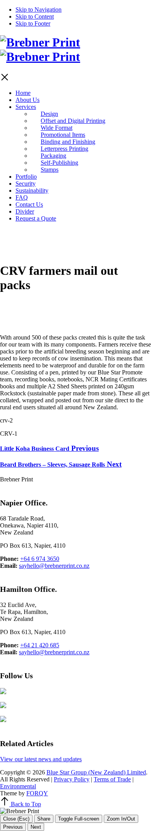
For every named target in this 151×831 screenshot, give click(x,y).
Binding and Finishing (68, 141)
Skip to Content (34, 16)
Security (25, 183)
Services (25, 106)
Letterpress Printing (64, 148)
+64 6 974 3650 (39, 558)
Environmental (18, 786)
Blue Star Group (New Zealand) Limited (96, 772)
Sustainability (31, 190)
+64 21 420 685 (39, 645)
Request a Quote (35, 218)
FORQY (37, 793)
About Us (27, 100)
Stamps (49, 169)
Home (23, 93)
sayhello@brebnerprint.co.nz (54, 565)
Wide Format (56, 127)
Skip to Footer (32, 23)
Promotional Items (63, 134)
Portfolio (26, 176)
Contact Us (29, 204)
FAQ (21, 197)
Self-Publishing (59, 162)
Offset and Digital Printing (73, 120)
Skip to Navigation (38, 9)
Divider (24, 211)
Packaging (53, 155)
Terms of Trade (112, 779)
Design (49, 113)
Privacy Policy (71, 779)
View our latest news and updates (41, 759)
